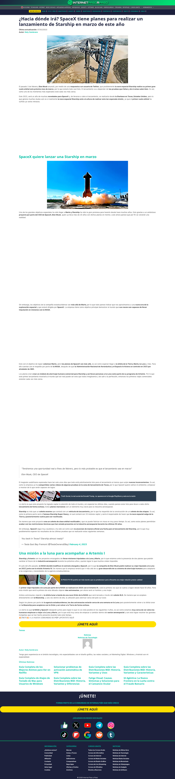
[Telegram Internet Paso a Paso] (99, 725)
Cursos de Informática (96, 753)
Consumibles (134, 11)
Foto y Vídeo (52, 11)
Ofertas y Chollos (72, 767)
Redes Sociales (51, 7)
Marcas (68, 750)
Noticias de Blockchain (120, 761)
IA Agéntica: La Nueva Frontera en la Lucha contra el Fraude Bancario (139, 680)
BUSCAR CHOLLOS (35, 11)
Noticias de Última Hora (121, 750)
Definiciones (70, 758)
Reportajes (126, 7)
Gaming (78, 11)
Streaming (118, 7)
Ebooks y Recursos (94, 770)
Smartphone (62, 11)
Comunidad (48, 753)
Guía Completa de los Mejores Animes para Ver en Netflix (34, 669)
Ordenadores (96, 11)
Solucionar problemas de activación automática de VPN (68, 669)
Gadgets (84, 7)
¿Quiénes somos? (50, 750)
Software (91, 7)
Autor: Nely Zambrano (28, 650)
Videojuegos (76, 7)
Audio (44, 11)
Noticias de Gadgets (120, 767)
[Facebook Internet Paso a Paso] (64, 725)
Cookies (47, 770)
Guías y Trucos (71, 753)
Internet (42, 7)
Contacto (47, 761)
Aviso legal (48, 767)
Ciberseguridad (109, 7)
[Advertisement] (87, 119)
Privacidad (48, 764)
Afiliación (47, 758)
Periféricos (106, 11)
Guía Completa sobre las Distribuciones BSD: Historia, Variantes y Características (140, 669)
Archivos (69, 770)
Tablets (125, 11)
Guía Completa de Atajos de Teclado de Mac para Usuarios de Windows (34, 680)
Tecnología (34, 7)
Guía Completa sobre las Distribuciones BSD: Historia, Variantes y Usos (105, 669)
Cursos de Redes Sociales (97, 758)
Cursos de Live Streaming (97, 764)
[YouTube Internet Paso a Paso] (87, 725)
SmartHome (86, 11)
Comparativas (71, 761)
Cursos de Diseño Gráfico (97, 761)
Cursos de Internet (94, 756)
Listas (68, 756)
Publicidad (48, 756)
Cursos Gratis (135, 7)
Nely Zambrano (31, 32)
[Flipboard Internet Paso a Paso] (76, 735)
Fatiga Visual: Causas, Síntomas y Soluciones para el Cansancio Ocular (104, 680)
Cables (143, 11)
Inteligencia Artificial (64, 7)
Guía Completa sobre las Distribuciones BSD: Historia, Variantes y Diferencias (70, 680)
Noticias (87, 635)
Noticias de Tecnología (87, 638)
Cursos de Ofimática (95, 767)
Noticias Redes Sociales (121, 758)
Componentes (116, 11)
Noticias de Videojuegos (121, 764)
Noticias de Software (120, 770)
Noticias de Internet (119, 756)
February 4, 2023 (78, 544)
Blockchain (98, 7)
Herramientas (147, 7)
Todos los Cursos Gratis (96, 750)
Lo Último (26, 7)
